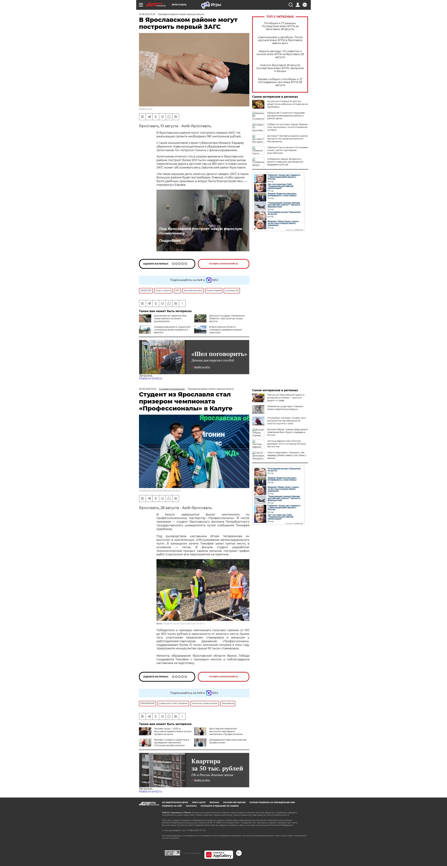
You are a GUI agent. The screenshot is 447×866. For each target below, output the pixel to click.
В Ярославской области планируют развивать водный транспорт (225, 330)
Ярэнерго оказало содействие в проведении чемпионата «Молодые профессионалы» (171, 742)
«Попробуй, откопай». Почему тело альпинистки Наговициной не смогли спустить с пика (286, 421)
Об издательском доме (175, 802)
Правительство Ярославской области (160, 490)
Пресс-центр (199, 802)
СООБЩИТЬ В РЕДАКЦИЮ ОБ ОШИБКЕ (220, 806)
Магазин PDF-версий (234, 802)
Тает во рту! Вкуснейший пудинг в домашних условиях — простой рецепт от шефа (285, 398)
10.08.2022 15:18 (147, 14)
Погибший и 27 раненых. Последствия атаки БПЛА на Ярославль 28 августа (280, 26)
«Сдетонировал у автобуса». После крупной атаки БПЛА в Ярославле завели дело (280, 40)
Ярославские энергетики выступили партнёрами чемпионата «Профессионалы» (226, 731)
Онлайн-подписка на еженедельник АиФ (272, 802)
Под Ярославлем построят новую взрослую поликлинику (200, 231)
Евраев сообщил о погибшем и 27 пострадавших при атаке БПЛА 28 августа (280, 82)
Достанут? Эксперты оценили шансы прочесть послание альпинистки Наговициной (287, 139)
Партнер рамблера (192, 853)
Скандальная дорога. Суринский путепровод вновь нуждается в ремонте (172, 330)
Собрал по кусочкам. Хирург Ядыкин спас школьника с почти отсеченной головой (287, 127)
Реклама (214, 802)
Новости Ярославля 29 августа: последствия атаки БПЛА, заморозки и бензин (280, 68)
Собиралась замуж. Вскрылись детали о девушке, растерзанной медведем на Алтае (285, 162)
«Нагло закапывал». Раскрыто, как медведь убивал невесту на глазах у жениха (286, 455)
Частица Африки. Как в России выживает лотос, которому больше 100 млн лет (286, 444)
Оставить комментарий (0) (223, 264)
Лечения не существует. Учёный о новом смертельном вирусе (285, 407)
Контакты (191, 806)
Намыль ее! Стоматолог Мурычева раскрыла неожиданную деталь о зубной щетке (286, 115)
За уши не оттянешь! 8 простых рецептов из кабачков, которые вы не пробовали (287, 104)
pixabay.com (145, 108)
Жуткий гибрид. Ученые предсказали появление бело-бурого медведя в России (287, 432)
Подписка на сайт (172, 806)
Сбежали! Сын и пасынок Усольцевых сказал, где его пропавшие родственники (287, 150)
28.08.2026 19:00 (147, 389)
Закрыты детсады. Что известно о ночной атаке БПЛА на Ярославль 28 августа (280, 54)
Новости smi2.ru (150, 378)
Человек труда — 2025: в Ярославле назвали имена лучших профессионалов (173, 731)
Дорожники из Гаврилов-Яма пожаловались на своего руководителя (170, 318)
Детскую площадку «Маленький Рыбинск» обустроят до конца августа (226, 318)
